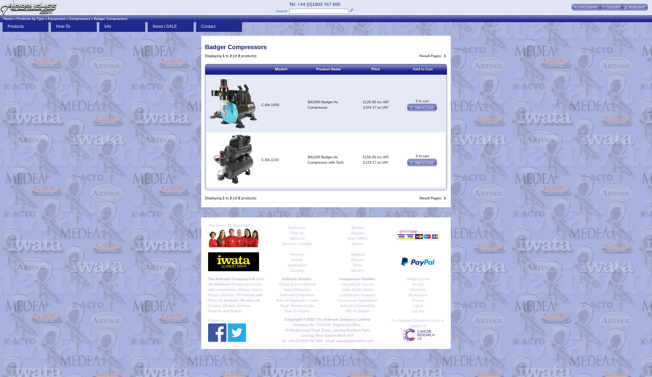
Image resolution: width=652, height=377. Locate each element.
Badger (236, 311)
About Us (297, 238)
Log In (418, 306)
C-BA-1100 (270, 160)
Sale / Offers (357, 238)
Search (281, 11)
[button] (586, 7)
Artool (213, 295)
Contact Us (297, 228)
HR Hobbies (245, 295)
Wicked (229, 306)
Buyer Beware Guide (297, 306)
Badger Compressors (110, 19)
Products (297, 254)
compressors (225, 290)
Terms (357, 265)
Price (375, 69)
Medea (243, 290)
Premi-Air (215, 300)
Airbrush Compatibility (357, 306)
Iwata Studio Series (357, 290)
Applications (297, 265)
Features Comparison (297, 295)
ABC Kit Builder (357, 311)
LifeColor (227, 295)
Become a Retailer (297, 244)
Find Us (297, 233)
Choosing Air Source (357, 284)
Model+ (281, 69)
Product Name (328, 69)
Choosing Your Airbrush (297, 284)
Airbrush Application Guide (297, 300)
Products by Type (30, 19)
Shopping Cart (417, 279)
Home (8, 19)
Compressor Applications (357, 300)
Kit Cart (418, 284)
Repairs (357, 233)
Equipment (56, 19)
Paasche (215, 311)
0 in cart (422, 101)
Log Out (417, 311)
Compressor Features (357, 295)
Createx (214, 306)
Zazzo (256, 290)
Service (357, 228)
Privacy (418, 300)
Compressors (79, 19)
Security (357, 270)
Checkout (418, 290)
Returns (357, 260)
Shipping (357, 254)
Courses (297, 270)
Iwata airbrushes (248, 284)
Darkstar (243, 306)
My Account (418, 295)
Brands (297, 260)
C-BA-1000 (270, 105)
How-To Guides (297, 311)
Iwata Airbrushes (297, 290)
